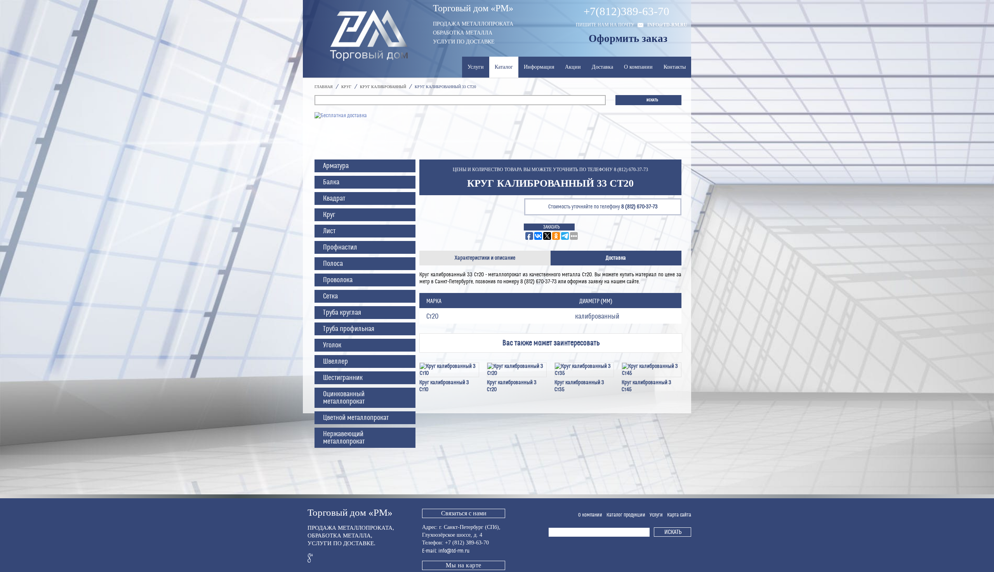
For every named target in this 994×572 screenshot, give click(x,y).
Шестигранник (343, 378)
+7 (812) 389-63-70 (467, 543)
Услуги (475, 67)
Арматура (336, 166)
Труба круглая (342, 313)
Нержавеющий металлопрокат (344, 437)
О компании (638, 67)
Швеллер (335, 361)
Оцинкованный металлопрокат (344, 398)
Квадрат (334, 198)
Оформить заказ (628, 38)
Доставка (602, 67)
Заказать (551, 227)
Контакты (675, 67)
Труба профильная (348, 329)
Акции (573, 67)
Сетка (330, 296)
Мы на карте (463, 565)
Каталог (504, 67)
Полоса (333, 264)
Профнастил (340, 247)
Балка (331, 182)
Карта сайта (679, 515)
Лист (329, 231)
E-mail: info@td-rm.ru (445, 551)
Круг (329, 215)
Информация (539, 67)
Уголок (332, 345)
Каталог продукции (625, 515)
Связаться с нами (464, 513)
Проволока (338, 280)
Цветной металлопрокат (356, 418)
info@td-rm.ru (667, 25)
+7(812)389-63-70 (626, 11)
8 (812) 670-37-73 (639, 207)
